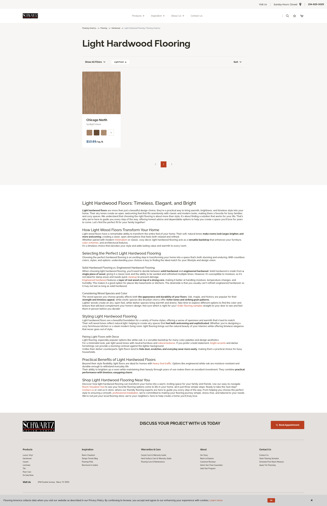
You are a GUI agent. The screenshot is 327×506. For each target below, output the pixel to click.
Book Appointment (289, 425)
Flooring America (89, 28)
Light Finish (119, 62)
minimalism (121, 239)
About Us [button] (176, 15)
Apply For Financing (267, 465)
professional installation (125, 393)
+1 (111, 133)
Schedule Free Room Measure (271, 462)
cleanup (132, 277)
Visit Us (263, 4)
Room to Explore (207, 458)
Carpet (25, 462)
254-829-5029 (316, 4)
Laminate (26, 465)
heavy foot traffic (162, 363)
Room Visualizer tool (93, 387)
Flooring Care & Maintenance (153, 462)
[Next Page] (172, 164)
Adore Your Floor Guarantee (211, 465)
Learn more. (216, 500)
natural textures (166, 343)
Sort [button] (236, 62)
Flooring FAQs (87, 462)
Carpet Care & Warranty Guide (153, 455)
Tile (24, 468)
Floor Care (27, 472)
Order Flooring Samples (269, 458)
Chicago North (96, 120)
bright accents (218, 343)
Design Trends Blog (90, 458)
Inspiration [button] (156, 15)
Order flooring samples (189, 305)
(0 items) (301, 15)
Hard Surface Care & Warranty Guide (156, 458)
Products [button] (137, 15)
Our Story (204, 455)
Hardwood (116, 28)
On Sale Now (28, 475)
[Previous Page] (155, 164)
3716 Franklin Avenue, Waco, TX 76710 (53, 482)
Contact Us (196, 15)
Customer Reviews (208, 462)
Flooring (104, 28)
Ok (271, 500)
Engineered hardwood (94, 280)
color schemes (90, 242)
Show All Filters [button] (93, 62)
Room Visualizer (88, 455)
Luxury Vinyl (28, 455)
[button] (287, 15)
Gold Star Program (208, 468)
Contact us (88, 390)
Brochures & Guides (90, 465)
